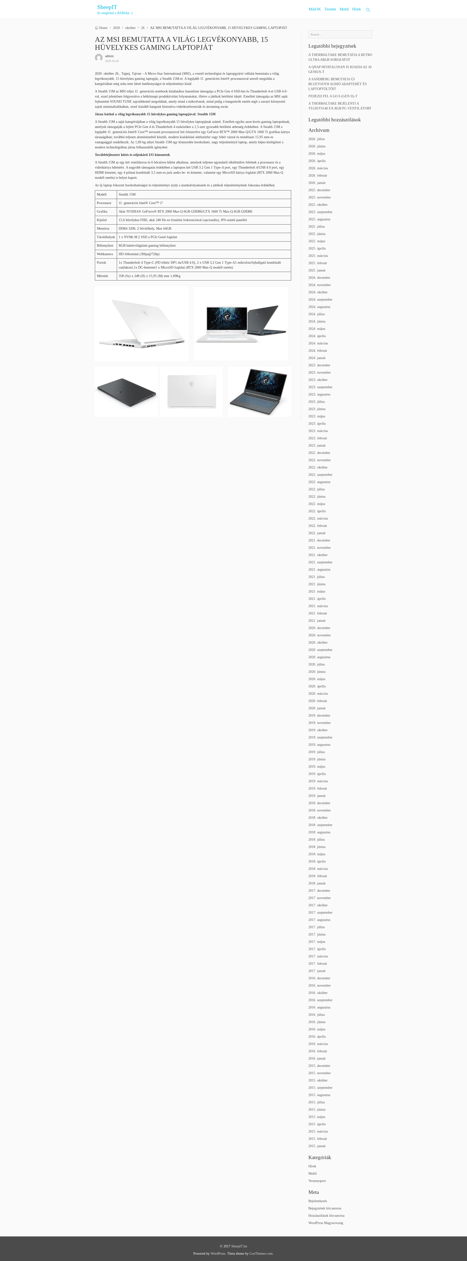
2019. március (318, 781)
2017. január (317, 971)
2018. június (316, 847)
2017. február (317, 963)
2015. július (316, 1102)
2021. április (317, 599)
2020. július (316, 664)
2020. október (318, 642)
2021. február (317, 613)
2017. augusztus (319, 920)
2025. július (316, 226)
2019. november (319, 723)
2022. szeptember (320, 475)
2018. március (318, 869)
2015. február (317, 1139)
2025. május (316, 241)
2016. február (317, 1051)
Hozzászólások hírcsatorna (326, 1215)
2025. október (318, 205)
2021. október (318, 555)
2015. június (316, 1109)
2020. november (319, 635)
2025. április (317, 248)
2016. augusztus (319, 1007)
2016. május (316, 1029)
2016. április (317, 1036)
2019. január (317, 796)
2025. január (317, 270)
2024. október (318, 292)
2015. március (318, 1131)
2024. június (316, 321)
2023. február (317, 438)
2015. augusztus (319, 1095)
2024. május (316, 329)
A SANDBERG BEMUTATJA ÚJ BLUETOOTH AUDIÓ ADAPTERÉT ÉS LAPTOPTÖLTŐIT (337, 84)
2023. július (316, 402)
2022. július (316, 489)
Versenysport (317, 1181)
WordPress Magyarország (325, 1223)
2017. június (316, 934)
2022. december (319, 453)
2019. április (317, 774)
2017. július (316, 927)
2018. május (316, 854)
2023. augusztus (319, 394)
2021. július (316, 577)
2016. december (319, 978)
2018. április (317, 861)
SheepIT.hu (239, 1246)
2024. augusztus (319, 307)
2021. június (316, 584)
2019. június (316, 759)
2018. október (318, 818)
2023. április (317, 423)
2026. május (316, 153)
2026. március (318, 168)
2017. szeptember (320, 912)
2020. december (319, 628)
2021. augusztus (319, 569)
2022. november (319, 460)
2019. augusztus (319, 745)
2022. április (317, 511)
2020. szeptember (320, 650)
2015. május (316, 1117)
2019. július (316, 752)
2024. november (319, 285)
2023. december (319, 365)
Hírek (356, 9)
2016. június (316, 1022)
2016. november (319, 985)
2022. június (316, 496)
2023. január (317, 445)
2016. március (318, 1044)
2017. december (319, 890)
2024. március (318, 343)
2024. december (319, 277)
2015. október (318, 1080)
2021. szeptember (320, 562)
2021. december (319, 540)
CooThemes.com (261, 1253)
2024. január (317, 358)
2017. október (318, 905)
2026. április (317, 161)
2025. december (319, 190)
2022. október (318, 467)
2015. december (319, 1066)
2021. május (316, 591)
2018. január (317, 883)
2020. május (316, 679)
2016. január (317, 1058)
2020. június (316, 672)
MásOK (315, 9)
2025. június (316, 234)
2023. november (319, 372)
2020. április (317, 686)
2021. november (319, 547)
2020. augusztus (319, 657)
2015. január (317, 1146)
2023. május (316, 416)
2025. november (319, 197)
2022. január (317, 533)
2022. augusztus (319, 482)
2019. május (316, 766)
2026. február (317, 175)
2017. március (318, 956)
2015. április (317, 1124)
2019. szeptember (320, 737)
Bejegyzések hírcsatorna (324, 1208)
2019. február (317, 788)
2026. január (317, 183)
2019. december (319, 715)
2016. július (316, 1015)
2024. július (316, 314)
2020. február (317, 701)
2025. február (317, 263)
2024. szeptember (320, 299)
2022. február (317, 526)
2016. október (318, 993)
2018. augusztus (319, 832)
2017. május (316, 942)
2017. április (317, 949)
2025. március (318, 256)
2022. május (316, 504)
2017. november (319, 898)
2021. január (317, 620)
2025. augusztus (319, 219)
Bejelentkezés (317, 1201)
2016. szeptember (320, 1000)
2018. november (319, 810)
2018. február (317, 876)
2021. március (318, 606)
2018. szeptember (320, 825)
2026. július (316, 139)
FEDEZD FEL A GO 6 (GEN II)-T (333, 96)
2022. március (318, 518)
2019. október (318, 730)
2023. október (318, 380)
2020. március (318, 693)
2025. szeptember (320, 212)
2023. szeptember (320, 387)
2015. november (319, 1073)
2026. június (316, 146)
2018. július (316, 839)
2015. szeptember (320, 1088)
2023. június (316, 409)
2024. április (317, 336)
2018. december (319, 803)
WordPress (218, 1253)
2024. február (317, 350)
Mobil (344, 9)
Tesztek (330, 9)
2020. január (317, 708)
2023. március (318, 431)
